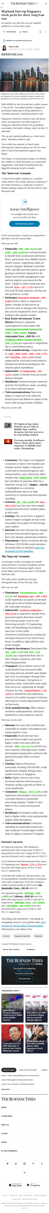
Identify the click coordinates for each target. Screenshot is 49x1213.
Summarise (11, 32)
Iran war (6, 936)
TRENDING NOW (10, 990)
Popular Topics (9, 1070)
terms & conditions (40, 1195)
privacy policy (27, 1195)
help (20, 1195)
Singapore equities (22, 936)
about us (5, 1195)
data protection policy (29, 1199)
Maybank (38, 936)
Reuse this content (11, 949)
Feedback (30, 949)
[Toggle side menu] (3, 3)
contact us (13, 1195)
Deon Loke (14, 46)
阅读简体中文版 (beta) (12, 54)
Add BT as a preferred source (19, 40)
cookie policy (16, 1199)
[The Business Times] (22, 3)
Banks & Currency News (28, 1070)
